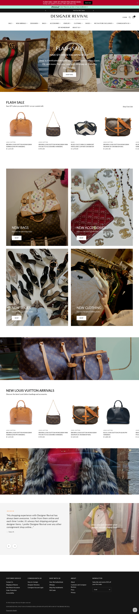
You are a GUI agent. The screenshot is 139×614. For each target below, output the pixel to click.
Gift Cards (52, 590)
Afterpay (52, 585)
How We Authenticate (56, 582)
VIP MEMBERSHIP (64, 27)
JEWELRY (66, 23)
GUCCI (73, 142)
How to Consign (33, 582)
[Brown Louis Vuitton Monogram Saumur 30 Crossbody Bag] (118, 125)
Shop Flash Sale (128, 106)
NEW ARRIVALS (21, 23)
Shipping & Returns (12, 585)
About (73, 582)
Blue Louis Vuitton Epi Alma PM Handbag (115, 434)
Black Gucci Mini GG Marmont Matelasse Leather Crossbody (82, 145)
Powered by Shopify (11, 610)
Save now (88, 3)
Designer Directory (34, 585)
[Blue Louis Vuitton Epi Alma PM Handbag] (118, 413)
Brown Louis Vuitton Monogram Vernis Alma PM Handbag (19, 145)
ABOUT (73, 578)
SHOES (87, 23)
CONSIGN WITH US (123, 23)
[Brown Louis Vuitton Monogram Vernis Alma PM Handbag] (21, 125)
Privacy (73, 592)
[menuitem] (11, 23)
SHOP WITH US (55, 578)
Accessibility (10, 593)
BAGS (44, 23)
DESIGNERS (34, 23)
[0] (133, 17)
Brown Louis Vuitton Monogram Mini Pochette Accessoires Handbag (53, 145)
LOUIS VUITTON (10, 142)
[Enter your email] (109, 589)
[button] (69, 74)
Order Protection (11, 590)
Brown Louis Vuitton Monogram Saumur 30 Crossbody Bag (116, 145)
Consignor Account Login (35, 587)
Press (72, 590)
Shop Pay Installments (56, 587)
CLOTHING (77, 23)
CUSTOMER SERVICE (13, 578)
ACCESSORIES (54, 23)
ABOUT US (76, 27)
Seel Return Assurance (13, 587)
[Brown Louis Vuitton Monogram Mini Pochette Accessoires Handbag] (53, 125)
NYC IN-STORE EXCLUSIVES (103, 23)
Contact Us (9, 582)
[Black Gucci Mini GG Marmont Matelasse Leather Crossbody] (86, 125)
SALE (10, 23)
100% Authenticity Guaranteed (76, 10)
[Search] (130, 17)
